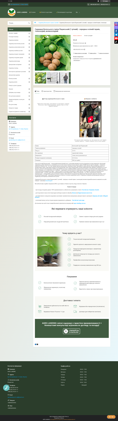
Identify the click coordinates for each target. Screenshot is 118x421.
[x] (37, 344)
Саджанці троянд (13, 68)
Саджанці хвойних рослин (16, 50)
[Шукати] (29, 23)
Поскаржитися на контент (56, 419)
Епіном (74, 193)
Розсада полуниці (13, 36)
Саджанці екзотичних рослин (16, 43)
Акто (99, 196)
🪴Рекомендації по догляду (64, 12)
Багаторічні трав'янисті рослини (17, 71)
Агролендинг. (49, 180)
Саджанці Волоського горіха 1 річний (48, 22)
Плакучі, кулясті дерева (15, 85)
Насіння (11, 89)
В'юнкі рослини (13, 78)
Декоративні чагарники (15, 64)
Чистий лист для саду (78, 200)
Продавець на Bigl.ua (59, 418)
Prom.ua (67, 416)
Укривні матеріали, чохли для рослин (16, 100)
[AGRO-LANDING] (12, 12)
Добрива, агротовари (14, 92)
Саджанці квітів (13, 82)
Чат (112, 416)
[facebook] (35, 344)
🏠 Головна (32, 12)
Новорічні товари (13, 108)
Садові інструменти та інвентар (17, 111)
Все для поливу (13, 104)
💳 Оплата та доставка (45, 12)
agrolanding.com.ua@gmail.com (17, 140)
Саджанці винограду (14, 61)
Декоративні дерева (14, 75)
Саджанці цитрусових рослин (16, 47)
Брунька (95, 196)
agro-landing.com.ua (79, 203)
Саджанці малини (13, 40)
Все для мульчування (14, 96)
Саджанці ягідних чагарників (16, 54)
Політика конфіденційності (69, 419)
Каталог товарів (13, 33)
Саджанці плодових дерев (16, 57)
